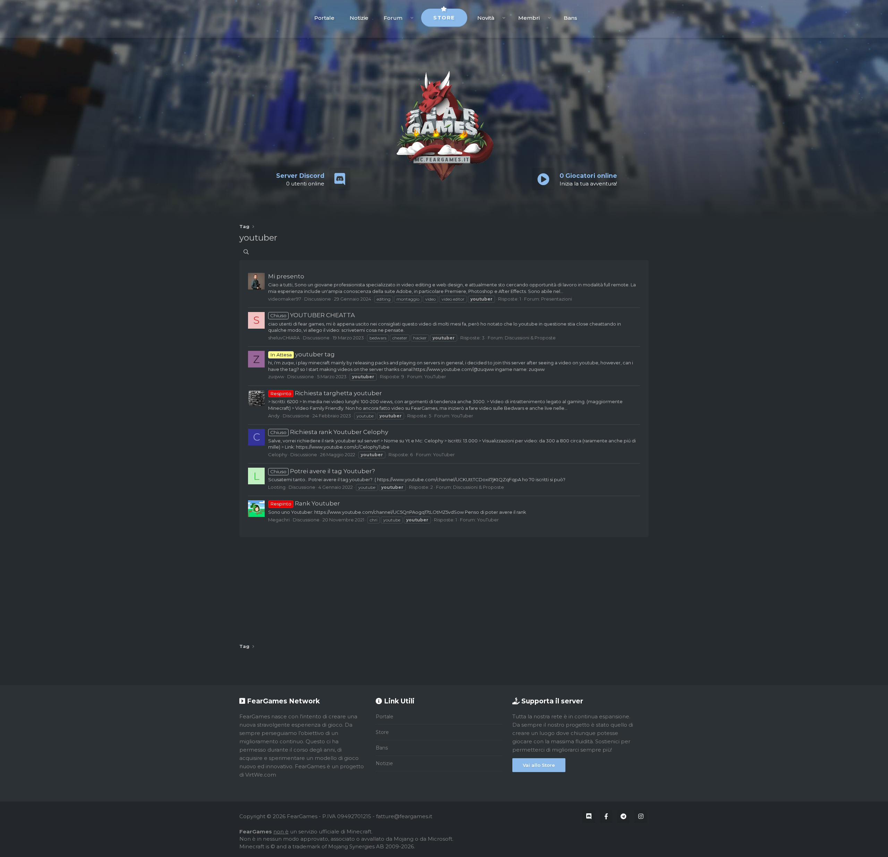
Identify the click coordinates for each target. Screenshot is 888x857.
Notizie (359, 18)
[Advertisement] (444, 587)
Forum (393, 18)
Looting (276, 487)
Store (444, 17)
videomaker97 (284, 299)
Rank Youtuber (305, 503)
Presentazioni (556, 299)
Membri (529, 18)
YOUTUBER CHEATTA (312, 315)
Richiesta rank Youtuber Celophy (329, 431)
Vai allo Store (539, 765)
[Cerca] (246, 251)
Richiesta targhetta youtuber (326, 393)
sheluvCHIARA (284, 337)
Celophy (277, 454)
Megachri (279, 519)
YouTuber (435, 376)
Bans (570, 18)
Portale (324, 18)
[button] (412, 18)
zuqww (276, 376)
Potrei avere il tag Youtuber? (322, 471)
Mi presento (286, 276)
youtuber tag (302, 354)
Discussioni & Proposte (530, 337)
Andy (274, 415)
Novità (485, 18)
